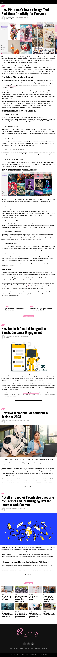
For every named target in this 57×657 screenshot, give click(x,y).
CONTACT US (45, 648)
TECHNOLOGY (37, 648)
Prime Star (10, 18)
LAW (32, 648)
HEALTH (21, 648)
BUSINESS (16, 648)
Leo (8, 337)
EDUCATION (27, 648)
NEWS (11, 648)
